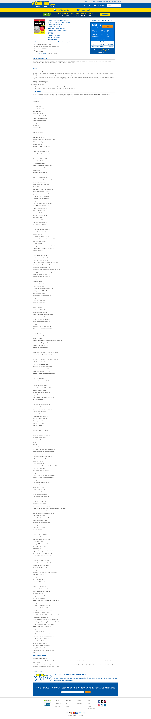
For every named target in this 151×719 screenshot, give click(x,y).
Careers (67, 701)
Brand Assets (57, 706)
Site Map (89, 706)
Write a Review (39, 51)
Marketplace (99, 1)
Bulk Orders (68, 700)
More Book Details (52, 39)
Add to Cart (107, 26)
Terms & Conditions (92, 708)
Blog (86, 1)
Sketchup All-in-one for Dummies (41, 53)
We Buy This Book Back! (41, 48)
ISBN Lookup (79, 703)
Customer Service (106, 1)
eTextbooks (101, 5)
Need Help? (70, 715)
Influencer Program (59, 705)
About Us (57, 700)
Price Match (90, 701)
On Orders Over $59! (43, 44)
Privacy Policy (90, 703)
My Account (114, 1)
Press (89, 700)
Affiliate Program (58, 703)
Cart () (119, 1)
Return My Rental (92, 1)
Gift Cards (79, 700)
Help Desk (79, 701)
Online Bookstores (91, 709)
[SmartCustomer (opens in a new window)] (101, 52)
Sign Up (88, 692)
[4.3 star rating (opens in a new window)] (105, 50)
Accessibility (57, 701)
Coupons (68, 705)
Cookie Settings (91, 705)
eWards (67, 706)
